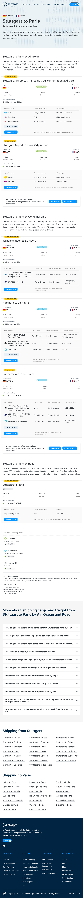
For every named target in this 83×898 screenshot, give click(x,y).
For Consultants (48, 873)
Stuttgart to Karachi (65, 747)
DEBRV (9, 381)
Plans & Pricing (9, 863)
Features (6, 860)
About (64, 860)
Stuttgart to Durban (12, 742)
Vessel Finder (27, 874)
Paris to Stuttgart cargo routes (12, 591)
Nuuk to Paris (35, 800)
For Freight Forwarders (47, 864)
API (23, 885)
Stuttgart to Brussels (38, 738)
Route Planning (28, 860)
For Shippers (47, 860)
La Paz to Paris (9, 782)
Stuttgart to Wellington (66, 751)
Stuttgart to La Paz (11, 738)
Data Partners (8, 867)
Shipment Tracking (30, 863)
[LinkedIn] (4, 846)
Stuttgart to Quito (11, 751)
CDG (78, 87)
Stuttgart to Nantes (12, 756)
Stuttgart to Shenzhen (39, 742)
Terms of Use (40, 894)
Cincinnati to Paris (37, 809)
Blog (64, 867)
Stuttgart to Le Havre (12, 765)
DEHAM (10, 310)
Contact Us (67, 882)
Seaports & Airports (11, 871)
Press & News (67, 871)
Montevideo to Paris (65, 800)
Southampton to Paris (13, 800)
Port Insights (27, 882)
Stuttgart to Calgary (65, 742)
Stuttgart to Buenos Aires (68, 756)
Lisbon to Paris (9, 809)
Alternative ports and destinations (13, 589)
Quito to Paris (9, 796)
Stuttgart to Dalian (37, 751)
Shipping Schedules (30, 867)
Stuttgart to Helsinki (38, 760)
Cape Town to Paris (12, 787)
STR (8, 87)
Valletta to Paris (36, 805)
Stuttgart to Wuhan (65, 738)
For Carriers (47, 870)
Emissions (26, 878)
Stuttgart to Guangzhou (14, 760)
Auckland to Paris (64, 796)
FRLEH (77, 248)
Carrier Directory (9, 874)
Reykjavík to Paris (37, 782)
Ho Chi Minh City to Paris (40, 796)
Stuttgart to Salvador (12, 747)
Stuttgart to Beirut (37, 747)
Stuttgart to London (38, 756)
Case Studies (67, 878)
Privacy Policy (54, 894)
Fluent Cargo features (10, 593)
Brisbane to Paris (64, 805)
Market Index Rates (30, 871)
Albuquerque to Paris (65, 787)
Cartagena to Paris (11, 791)
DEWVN (10, 248)
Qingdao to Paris (10, 805)
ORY (78, 152)
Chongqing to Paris (38, 787)
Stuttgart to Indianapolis (40, 765)
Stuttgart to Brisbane (66, 760)
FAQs (64, 863)
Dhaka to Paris (62, 791)
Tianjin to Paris (63, 782)
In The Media (67, 874)
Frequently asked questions (11, 587)
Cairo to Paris (35, 791)
